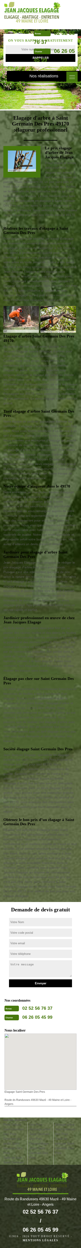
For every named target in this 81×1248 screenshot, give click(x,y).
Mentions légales (40, 1240)
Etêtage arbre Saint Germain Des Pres (65, 1129)
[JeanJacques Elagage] (30, 12)
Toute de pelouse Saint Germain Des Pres (64, 1146)
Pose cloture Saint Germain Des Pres (13, 1129)
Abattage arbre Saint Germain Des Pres (40, 1133)
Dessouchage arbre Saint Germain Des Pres (39, 1150)
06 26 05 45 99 (37, 1017)
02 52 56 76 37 (37, 1008)
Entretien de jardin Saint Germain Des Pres (12, 1146)
